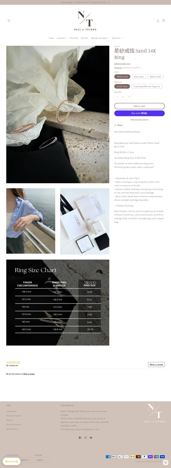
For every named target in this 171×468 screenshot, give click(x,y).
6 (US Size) (122, 86)
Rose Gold (138, 76)
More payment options (139, 119)
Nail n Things (146, 461)
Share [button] (119, 125)
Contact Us (11, 411)
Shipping (118, 67)
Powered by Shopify (158, 461)
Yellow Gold (155, 76)
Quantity (118, 92)
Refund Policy (12, 429)
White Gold (122, 76)
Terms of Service (13, 424)
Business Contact (14, 415)
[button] (9, 20)
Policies (9, 420)
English (40, 460)
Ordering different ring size (147, 86)
